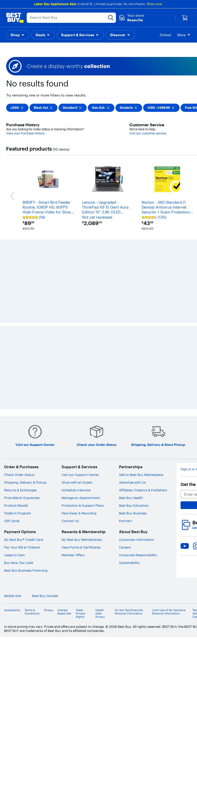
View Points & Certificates (81, 547)
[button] (17, 35)
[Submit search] (111, 18)
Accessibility (12, 610)
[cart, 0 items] (185, 18)
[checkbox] (17, 108)
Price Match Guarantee (22, 498)
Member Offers (73, 555)
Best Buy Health (131, 498)
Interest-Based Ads (64, 612)
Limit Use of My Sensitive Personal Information (168, 612)
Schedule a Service (76, 490)
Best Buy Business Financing (25, 570)
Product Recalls (16, 505)
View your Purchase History (25, 133)
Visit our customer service (147, 133)
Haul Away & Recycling (79, 513)
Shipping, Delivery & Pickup (25, 482)
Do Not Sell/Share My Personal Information (129, 612)
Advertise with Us (132, 482)
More (181, 35)
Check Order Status (19, 475)
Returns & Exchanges (20, 490)
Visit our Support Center (80, 475)
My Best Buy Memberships (82, 540)
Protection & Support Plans (83, 505)
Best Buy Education (134, 505)
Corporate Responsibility (138, 555)
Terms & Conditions (32, 612)
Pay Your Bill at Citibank (22, 547)
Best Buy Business (132, 513)
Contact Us (70, 521)
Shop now (154, 4)
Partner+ (125, 521)
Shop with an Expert (77, 482)
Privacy (48, 610)
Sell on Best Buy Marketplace (141, 475)
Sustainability (129, 563)
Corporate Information (136, 540)
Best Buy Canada (45, 596)
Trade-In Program (17, 513)
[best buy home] (15, 18)
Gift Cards (11, 521)
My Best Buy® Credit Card (23, 540)
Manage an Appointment (81, 498)
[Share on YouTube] (185, 546)
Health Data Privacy (100, 614)
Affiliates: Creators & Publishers (143, 490)
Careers (125, 547)
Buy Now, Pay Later (19, 563)
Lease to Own (14, 555)
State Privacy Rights (80, 614)
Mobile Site (12, 596)
